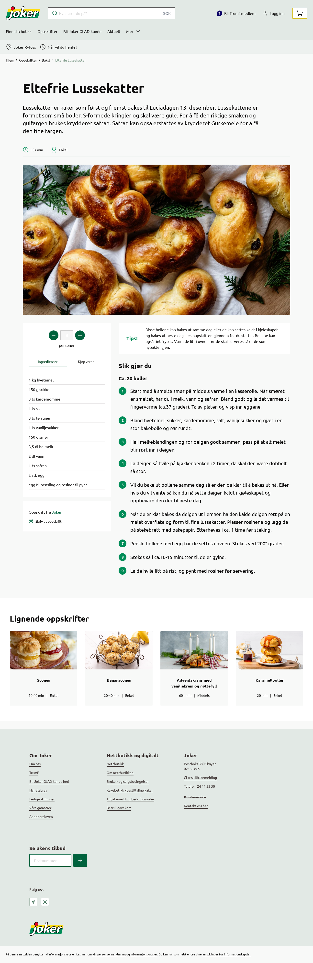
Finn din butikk (19, 31)
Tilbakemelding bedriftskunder (130, 799)
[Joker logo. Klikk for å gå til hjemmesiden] (23, 13)
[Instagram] (45, 902)
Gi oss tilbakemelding (200, 777)
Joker (57, 511)
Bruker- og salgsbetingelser (128, 781)
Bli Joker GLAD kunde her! (49, 781)
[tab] (48, 361)
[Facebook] (33, 902)
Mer (129, 31)
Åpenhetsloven (41, 816)
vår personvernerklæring (109, 954)
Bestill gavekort (119, 807)
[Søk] (80, 860)
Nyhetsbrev (38, 790)
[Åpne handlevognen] (299, 13)
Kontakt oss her (196, 806)
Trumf (33, 772)
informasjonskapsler (144, 954)
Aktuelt (113, 31)
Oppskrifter (47, 31)
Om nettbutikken (120, 772)
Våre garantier (40, 807)
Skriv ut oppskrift (48, 521)
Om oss (35, 764)
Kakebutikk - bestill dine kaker (130, 790)
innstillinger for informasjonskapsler (226, 954)
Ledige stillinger (42, 799)
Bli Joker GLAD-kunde (82, 31)
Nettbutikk (115, 764)
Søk (167, 13)
